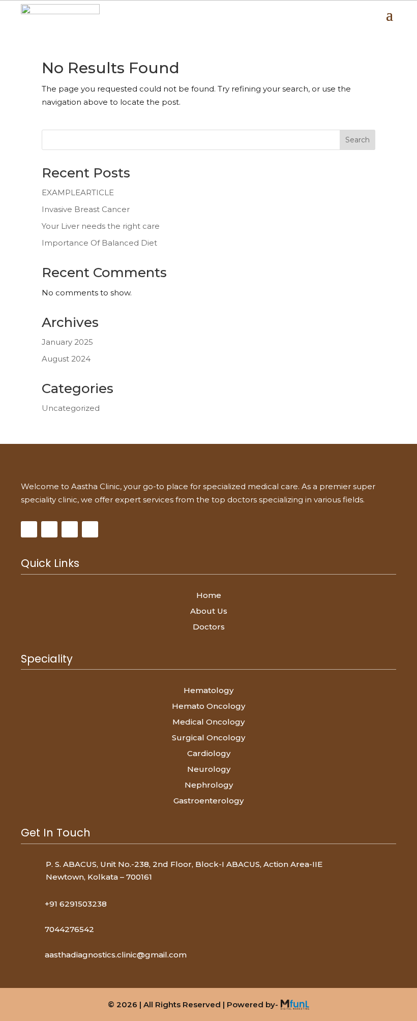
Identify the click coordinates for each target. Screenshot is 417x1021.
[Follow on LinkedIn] (90, 529)
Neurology (208, 769)
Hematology (208, 690)
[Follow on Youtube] (70, 529)
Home (208, 595)
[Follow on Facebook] (29, 529)
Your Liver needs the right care (101, 226)
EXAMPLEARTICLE (78, 192)
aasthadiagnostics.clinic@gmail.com (116, 954)
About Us (208, 611)
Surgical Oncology (208, 737)
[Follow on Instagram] (49, 529)
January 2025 (67, 342)
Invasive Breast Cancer (86, 209)
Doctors (209, 627)
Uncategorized (71, 408)
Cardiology (208, 753)
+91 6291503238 (76, 904)
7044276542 (69, 929)
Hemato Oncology (208, 706)
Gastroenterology (208, 800)
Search (357, 139)
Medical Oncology (208, 722)
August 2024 (66, 359)
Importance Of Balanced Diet (99, 243)
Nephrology (209, 785)
